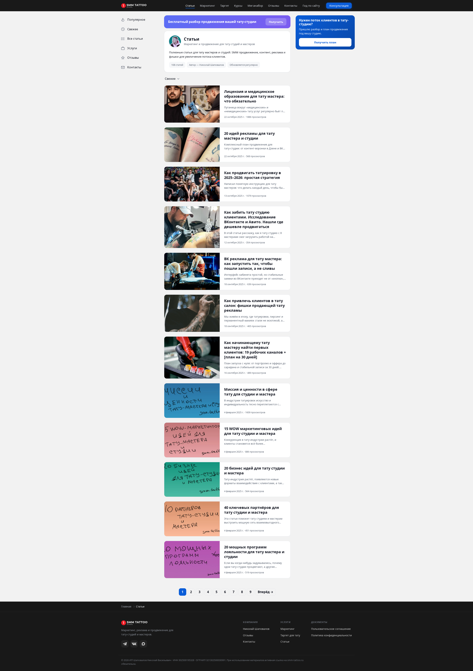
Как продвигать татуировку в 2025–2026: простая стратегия (252, 175)
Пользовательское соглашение (331, 629)
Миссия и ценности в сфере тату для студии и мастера (250, 392)
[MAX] (143, 644)
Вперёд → (265, 592)
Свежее (170, 79)
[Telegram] (125, 644)
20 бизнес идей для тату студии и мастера (254, 470)
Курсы (238, 5)
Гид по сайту (311, 5)
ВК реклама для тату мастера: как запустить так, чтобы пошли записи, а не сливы (253, 263)
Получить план (325, 42)
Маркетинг (207, 5)
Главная (126, 606)
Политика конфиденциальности (331, 635)
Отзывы (273, 5)
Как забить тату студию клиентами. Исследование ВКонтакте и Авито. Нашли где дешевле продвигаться (253, 219)
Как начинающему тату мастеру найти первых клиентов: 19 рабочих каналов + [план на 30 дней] (255, 350)
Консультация (338, 5)
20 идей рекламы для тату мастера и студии (249, 136)
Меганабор (255, 5)
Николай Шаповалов (256, 629)
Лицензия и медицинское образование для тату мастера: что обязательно (254, 96)
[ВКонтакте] (134, 644)
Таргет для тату (290, 635)
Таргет (224, 5)
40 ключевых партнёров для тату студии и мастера (251, 510)
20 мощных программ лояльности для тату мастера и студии (254, 552)
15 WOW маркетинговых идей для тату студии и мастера (253, 431)
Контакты (290, 5)
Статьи (190, 5)
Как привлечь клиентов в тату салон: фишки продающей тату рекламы (254, 305)
